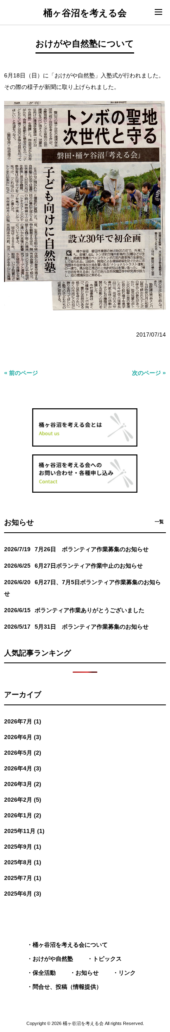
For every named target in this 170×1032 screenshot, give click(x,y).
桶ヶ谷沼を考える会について (70, 944)
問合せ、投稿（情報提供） (67, 986)
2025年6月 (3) (22, 893)
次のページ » (149, 373)
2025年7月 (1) (22, 878)
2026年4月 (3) (22, 768)
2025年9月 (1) (22, 846)
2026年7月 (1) (22, 721)
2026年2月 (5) (22, 799)
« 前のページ (21, 373)
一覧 (159, 521)
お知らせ (87, 972)
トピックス (107, 958)
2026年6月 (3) (22, 737)
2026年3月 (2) (22, 784)
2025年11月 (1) (24, 831)
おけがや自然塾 (53, 958)
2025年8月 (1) (22, 862)
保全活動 (44, 972)
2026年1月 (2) (22, 815)
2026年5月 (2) (22, 752)
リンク (127, 972)
